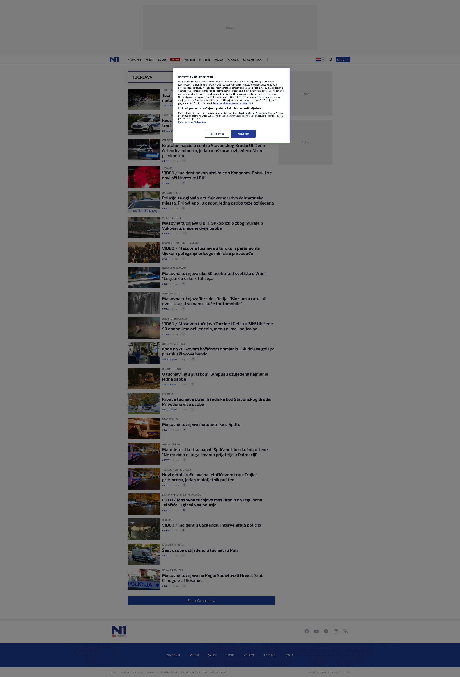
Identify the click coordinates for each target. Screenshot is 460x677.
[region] (231, 105)
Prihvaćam (243, 133)
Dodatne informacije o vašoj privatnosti (233, 103)
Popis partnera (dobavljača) (192, 122)
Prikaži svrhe (217, 133)
